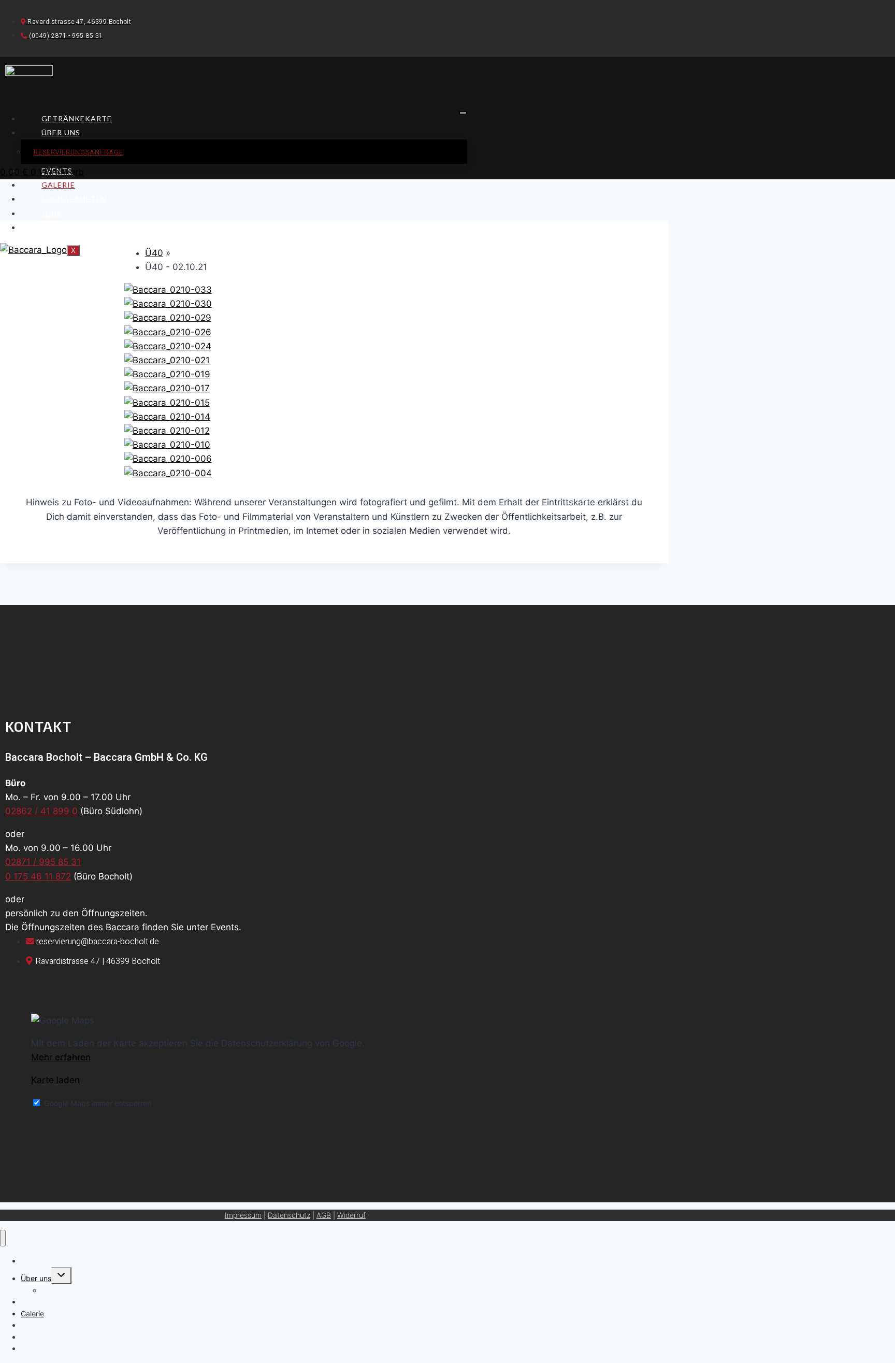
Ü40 (154, 253)
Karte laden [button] (55, 1080)
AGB (323, 1215)
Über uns (60, 132)
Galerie (58, 184)
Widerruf (351, 1215)
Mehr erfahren (61, 1057)
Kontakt (61, 227)
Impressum (243, 1215)
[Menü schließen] (3, 1238)
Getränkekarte (76, 118)
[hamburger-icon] (463, 113)
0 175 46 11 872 (38, 876)
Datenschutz (289, 1215)
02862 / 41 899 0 (41, 811)
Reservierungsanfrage (78, 152)
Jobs (51, 213)
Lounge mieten (74, 198)
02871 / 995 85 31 (43, 862)
